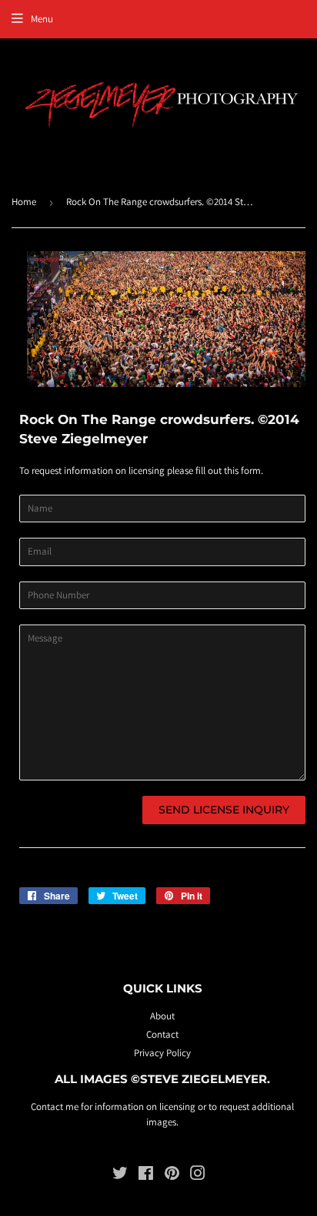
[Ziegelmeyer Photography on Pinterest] (172, 1175)
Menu (42, 18)
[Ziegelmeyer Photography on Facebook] (146, 1175)
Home (24, 201)
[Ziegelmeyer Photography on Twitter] (120, 1175)
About (162, 1015)
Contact (162, 1034)
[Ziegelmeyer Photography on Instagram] (197, 1175)
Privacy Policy (162, 1052)
